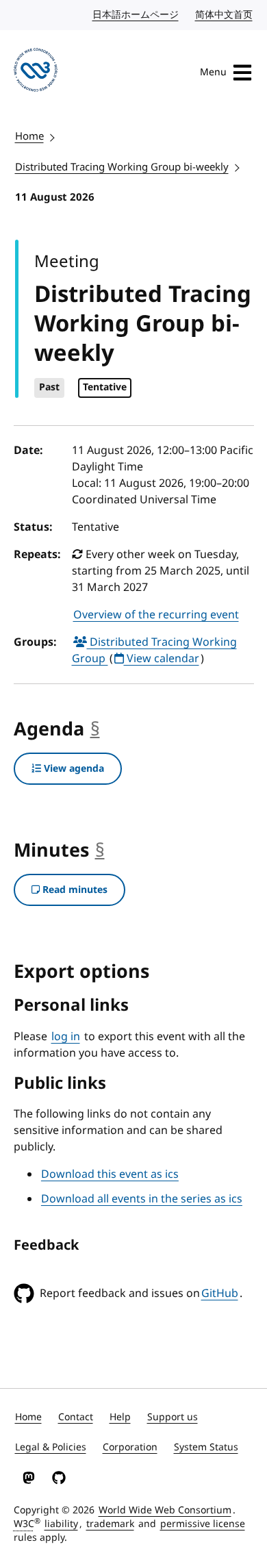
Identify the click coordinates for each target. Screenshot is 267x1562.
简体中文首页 (224, 15)
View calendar (161, 659)
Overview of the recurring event (156, 615)
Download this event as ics (110, 1174)
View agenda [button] (72, 768)
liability (61, 1524)
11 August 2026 (54, 197)
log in (65, 1037)
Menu (213, 72)
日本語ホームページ (136, 15)
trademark (110, 1524)
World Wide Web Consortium (165, 1510)
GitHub (219, 1293)
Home (29, 136)
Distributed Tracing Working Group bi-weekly (122, 167)
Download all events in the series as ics (141, 1199)
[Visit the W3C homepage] (36, 72)
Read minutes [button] (73, 890)
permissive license (202, 1524)
